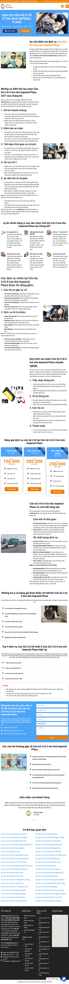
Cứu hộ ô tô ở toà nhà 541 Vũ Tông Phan (14, 862)
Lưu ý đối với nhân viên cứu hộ (13, 621)
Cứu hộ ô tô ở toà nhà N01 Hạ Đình (12, 876)
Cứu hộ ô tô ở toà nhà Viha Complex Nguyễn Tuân (17, 844)
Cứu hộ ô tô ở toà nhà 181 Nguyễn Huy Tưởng (15, 880)
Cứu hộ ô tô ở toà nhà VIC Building (46, 887)
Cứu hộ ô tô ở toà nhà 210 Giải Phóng (13, 897)
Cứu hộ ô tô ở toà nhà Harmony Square (47, 869)
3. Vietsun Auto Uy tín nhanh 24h (14, 673)
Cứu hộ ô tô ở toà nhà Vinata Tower (12, 883)
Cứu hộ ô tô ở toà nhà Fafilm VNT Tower (48, 862)
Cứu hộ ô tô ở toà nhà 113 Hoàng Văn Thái (14, 887)
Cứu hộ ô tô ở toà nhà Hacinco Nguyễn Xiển (49, 873)
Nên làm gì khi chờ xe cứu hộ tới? (41, 764)
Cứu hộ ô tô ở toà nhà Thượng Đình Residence (50, 880)
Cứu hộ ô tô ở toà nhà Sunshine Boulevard (48, 844)
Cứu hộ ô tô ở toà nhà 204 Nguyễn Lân (47, 858)
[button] (62, 6)
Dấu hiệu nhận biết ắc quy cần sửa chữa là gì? (45, 788)
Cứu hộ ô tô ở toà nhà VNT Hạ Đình (46, 876)
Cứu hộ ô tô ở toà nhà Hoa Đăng (45, 866)
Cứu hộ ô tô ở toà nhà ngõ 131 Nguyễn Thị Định (50, 894)
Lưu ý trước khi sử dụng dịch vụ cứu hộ (16, 608)
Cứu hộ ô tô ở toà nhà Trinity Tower (12, 873)
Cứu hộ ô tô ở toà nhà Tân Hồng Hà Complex (49, 890)
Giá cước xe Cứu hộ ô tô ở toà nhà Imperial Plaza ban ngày (21, 632)
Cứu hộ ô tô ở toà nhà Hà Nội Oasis (46, 834)
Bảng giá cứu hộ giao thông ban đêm (15, 637)
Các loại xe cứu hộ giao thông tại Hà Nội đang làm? (46, 783)
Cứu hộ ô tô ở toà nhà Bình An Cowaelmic (14, 837)
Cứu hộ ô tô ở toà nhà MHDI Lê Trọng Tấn (48, 897)
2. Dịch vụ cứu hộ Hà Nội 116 (13, 668)
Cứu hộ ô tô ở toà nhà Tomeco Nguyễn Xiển (14, 858)
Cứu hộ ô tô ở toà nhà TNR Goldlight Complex (49, 837)
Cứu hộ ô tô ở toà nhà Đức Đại (10, 851)
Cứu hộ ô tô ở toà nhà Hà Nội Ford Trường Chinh (50, 855)
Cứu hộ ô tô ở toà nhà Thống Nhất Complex (14, 855)
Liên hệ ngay (11, 489)
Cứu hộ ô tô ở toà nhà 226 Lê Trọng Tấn (13, 834)
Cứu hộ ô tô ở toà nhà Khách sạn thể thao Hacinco (17, 866)
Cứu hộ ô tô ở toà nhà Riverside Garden (13, 890)
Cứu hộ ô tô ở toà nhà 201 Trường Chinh (48, 841)
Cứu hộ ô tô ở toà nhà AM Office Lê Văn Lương (50, 883)
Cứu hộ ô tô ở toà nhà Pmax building (12, 848)
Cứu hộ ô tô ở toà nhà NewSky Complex (13, 894)
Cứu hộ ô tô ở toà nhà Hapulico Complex (48, 901)
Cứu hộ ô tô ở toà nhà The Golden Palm (47, 848)
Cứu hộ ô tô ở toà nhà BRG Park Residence (14, 869)
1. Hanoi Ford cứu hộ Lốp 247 (13, 663)
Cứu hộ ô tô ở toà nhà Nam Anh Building (48, 851)
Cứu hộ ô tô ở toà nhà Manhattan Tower (13, 841)
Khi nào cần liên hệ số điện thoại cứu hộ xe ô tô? (46, 769)
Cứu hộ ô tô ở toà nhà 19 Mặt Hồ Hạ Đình (14, 901)
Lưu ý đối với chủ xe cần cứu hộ (13, 627)
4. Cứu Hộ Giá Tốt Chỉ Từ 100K (13, 678)
